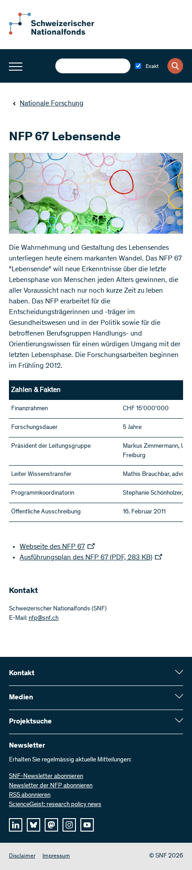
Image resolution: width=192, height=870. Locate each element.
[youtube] (87, 825)
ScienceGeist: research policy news (55, 805)
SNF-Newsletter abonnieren (46, 776)
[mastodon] (51, 825)
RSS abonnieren (29, 795)
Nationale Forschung (51, 103)
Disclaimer (22, 856)
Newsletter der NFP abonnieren (50, 786)
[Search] (175, 66)
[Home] (58, 33)
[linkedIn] (15, 825)
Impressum (56, 856)
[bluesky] (33, 825)
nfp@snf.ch (43, 618)
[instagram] (69, 825)
